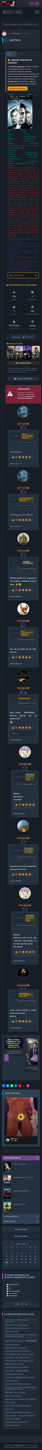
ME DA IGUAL (13, 1293)
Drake (14, 698)
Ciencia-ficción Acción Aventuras (16, 1348)
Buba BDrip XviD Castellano (14, 1341)
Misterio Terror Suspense (13, 1396)
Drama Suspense (10, 1361)
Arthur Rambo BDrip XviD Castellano (17, 1328)
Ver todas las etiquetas (12, 1425)
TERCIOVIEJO (16, 34)
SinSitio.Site (18, 1445)
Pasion (13, 1402)
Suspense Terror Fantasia (26, 1415)
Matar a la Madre (20, 1393)
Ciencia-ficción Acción (12, 1344)
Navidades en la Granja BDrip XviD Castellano (20, 1399)
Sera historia (9, 1409)
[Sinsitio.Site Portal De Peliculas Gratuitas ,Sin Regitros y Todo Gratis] (8, 3)
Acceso (8, 12)
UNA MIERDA (13, 1296)
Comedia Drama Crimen (13, 1354)
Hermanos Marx (22, 1371)
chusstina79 (15, 436)
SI (9, 1287)
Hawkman (15, 633)
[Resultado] (22, 1304)
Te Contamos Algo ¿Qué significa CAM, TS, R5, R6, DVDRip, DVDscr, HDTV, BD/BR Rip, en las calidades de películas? (13, 1052)
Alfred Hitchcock (22, 1325)
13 (21, 1256)
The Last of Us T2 (19, 1164)
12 (17, 1256)
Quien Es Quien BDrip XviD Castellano (17, 1406)
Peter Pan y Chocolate (15, 562)
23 (35, 1259)
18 (12, 1259)
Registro (19, 12)
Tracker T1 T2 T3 (19, 1204)
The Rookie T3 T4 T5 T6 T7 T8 (23, 1178)
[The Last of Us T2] (7, 1167)
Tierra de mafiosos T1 (21, 1191)
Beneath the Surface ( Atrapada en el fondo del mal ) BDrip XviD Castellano (20, 1336)
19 (17, 1259)
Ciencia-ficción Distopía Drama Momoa (18, 1351)
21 (26, 1259)
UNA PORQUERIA (14, 1291)
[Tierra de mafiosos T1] (7, 1193)
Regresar (17, 337)
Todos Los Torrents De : (20, 97)
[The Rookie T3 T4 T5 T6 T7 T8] (7, 1180)
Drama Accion (9, 1357)
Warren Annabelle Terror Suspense (16, 1422)
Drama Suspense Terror (25, 1361)
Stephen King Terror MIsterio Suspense (18, 1412)
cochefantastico (17, 850)
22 (30, 1259)
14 (26, 1256)
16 (35, 1256)
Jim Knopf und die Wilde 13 (14, 1374)
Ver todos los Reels (24, 363)
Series (16, 1168)
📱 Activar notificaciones (17, 88)
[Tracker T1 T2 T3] (7, 1207)
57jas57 (14, 499)
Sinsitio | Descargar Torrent (13, 24)
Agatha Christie (10, 1325)
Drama (31, 1354)
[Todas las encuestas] (26, 1304)
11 (12, 1256)
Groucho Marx (9, 1371)
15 (30, 1256)
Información (28, 337)
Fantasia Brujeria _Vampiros (14, 1364)
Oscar (7, 1402)
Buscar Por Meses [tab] (21, 1236)
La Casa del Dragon (11, 1381)
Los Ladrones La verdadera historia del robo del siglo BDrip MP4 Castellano (21, 1388)
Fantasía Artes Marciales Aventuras (16, 1367)
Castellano (31, 1340)
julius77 (14, 995)
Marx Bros (9, 1392)
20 (21, 1259)
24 (7, 1262)
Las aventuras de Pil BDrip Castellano (17, 1384)
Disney (25, 1354)
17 (7, 1259)
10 (7, 1256)
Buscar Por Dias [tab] (21, 1229)
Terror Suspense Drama (13, 1419)
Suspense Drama (10, 1415)
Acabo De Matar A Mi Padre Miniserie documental (17, 1321)
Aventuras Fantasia (11, 1331)
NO (10, 1289)
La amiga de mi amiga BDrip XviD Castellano (20, 1377)
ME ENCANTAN (14, 1285)
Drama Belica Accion (22, 1357)
